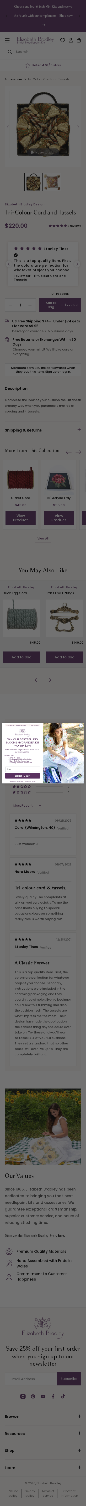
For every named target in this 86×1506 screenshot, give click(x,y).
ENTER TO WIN (22, 775)
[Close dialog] (81, 725)
